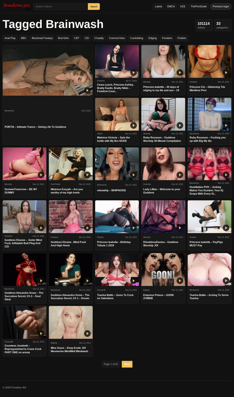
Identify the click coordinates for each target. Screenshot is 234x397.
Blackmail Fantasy (42, 38)
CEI (87, 38)
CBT (76, 38)
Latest (158, 6)
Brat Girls (63, 38)
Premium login (221, 6)
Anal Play (10, 38)
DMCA (171, 6)
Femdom (167, 38)
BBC (23, 38)
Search (93, 6)
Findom (181, 38)
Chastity (99, 38)
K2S (182, 6)
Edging (153, 38)
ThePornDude (199, 6)
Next (127, 364)
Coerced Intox (117, 38)
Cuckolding (136, 38)
